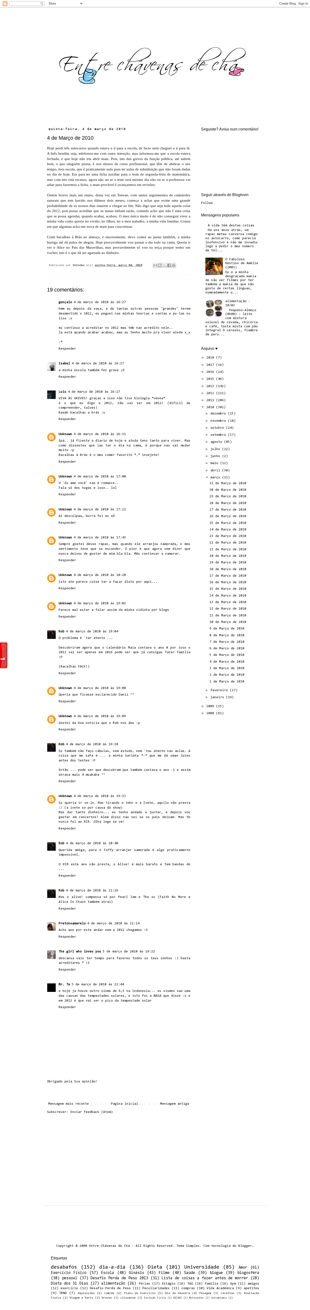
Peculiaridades (156, 1288)
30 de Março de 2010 (227, 490)
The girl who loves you (80, 951)
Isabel (64, 363)
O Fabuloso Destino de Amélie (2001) (241, 263)
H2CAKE (177, 1298)
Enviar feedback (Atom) (91, 1112)
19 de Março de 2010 (227, 562)
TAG (190, 1284)
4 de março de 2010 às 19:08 (100, 688)
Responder (67, 349)
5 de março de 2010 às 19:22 (129, 951)
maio (215, 463)
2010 (211, 407)
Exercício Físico (68, 1273)
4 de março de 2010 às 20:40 (92, 843)
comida (109, 1293)
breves (107, 1297)
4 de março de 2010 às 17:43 (100, 537)
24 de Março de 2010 (227, 529)
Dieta (155, 1267)
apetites (251, 1288)
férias (144, 1284)
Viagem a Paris (81, 1297)
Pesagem (205, 1293)
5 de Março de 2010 (226, 655)
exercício (69, 1288)
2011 (211, 400)
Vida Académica (220, 1288)
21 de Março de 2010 (227, 549)
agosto (217, 442)
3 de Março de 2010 (226, 668)
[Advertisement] (118, 1156)
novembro (219, 421)
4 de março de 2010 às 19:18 (92, 744)
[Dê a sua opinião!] (159, 265)
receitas (227, 1293)
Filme (164, 1273)
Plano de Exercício (139, 1293)
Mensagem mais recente (68, 1104)
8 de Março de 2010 (226, 635)
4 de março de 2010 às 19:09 (100, 716)
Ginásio (136, 1273)
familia (211, 1284)
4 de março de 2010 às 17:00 (100, 476)
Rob (61, 631)
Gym (233, 1284)
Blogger (245, 1246)
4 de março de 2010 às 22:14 (113, 923)
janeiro (218, 697)
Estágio (168, 1284)
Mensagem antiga (174, 1104)
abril (216, 470)
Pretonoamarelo (72, 923)
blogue (216, 1273)
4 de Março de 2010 (226, 662)
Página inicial (124, 1104)
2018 (211, 358)
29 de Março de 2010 (227, 496)
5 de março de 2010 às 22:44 (98, 984)
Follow (207, 203)
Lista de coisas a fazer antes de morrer (205, 1278)
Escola (107, 1273)
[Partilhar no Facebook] (169, 265)
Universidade (201, 1267)
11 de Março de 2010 (227, 615)
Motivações (196, 1298)
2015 (211, 379)
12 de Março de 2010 (227, 609)
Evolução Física (155, 1298)
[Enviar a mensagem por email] (155, 265)
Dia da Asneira (177, 1293)
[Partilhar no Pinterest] (173, 265)
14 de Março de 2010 (227, 596)
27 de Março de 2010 (227, 510)
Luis (62, 392)
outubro (218, 428)
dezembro (219, 413)
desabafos (64, 1267)
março (216, 477)
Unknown (65, 434)
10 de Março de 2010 (227, 622)
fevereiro (220, 690)
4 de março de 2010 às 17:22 (100, 509)
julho (216, 449)
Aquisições (86, 1293)
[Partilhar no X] (164, 265)
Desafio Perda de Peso (110, 1288)
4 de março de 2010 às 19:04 (92, 631)
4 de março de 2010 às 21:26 (92, 890)
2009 (211, 706)
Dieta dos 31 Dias (69, 1284)
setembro (219, 435)
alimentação (113, 1284)
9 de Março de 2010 (226, 628)
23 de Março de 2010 (227, 536)
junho (216, 456)
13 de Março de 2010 (227, 602)
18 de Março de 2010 (227, 569)
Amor (243, 1268)
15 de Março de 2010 (227, 589)
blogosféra (248, 1273)
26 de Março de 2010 (227, 516)
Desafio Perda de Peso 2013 (119, 1278)
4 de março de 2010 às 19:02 (100, 603)
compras (188, 1288)
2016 (211, 372)
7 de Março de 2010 (226, 642)
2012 (211, 393)
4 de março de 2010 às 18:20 (100, 575)
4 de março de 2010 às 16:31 (100, 434)
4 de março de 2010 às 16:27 (100, 302)
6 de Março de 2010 (226, 648)
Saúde (189, 1273)
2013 (211, 386)
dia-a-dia (112, 1267)
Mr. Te (64, 984)
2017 (211, 365)
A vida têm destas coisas (231, 225)
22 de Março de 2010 (227, 542)
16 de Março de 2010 (227, 582)
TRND (63, 1293)
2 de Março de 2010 (226, 675)
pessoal (69, 1278)
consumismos (219, 1298)
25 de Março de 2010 (227, 523)
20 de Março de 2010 (227, 556)
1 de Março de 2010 (226, 681)
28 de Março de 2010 (227, 503)
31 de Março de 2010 (227, 483)
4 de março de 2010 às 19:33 (100, 796)
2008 (211, 713)
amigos (253, 1284)
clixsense (128, 1297)
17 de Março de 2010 (227, 576)
